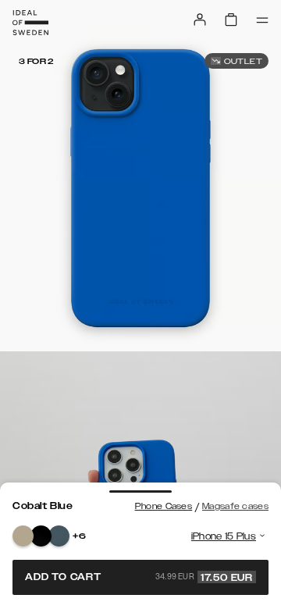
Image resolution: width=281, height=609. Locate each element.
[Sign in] (199, 19)
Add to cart (139, 577)
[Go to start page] (30, 22)
